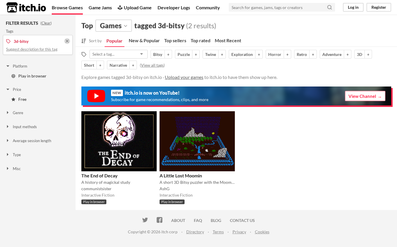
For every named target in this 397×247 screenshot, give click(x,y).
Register (378, 7)
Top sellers (175, 40)
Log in (353, 7)
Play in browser (32, 75)
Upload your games (184, 77)
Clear (46, 23)
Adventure (331, 54)
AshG (164, 188)
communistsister (96, 188)
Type (17, 154)
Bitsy (157, 54)
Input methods (25, 126)
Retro (302, 54)
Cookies (262, 231)
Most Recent (228, 40)
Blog (216, 220)
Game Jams (100, 7)
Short (89, 65)
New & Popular (144, 40)
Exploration (242, 54)
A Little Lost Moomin (181, 175)
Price (17, 89)
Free (22, 99)
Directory (195, 231)
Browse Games (67, 7)
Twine (210, 54)
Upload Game (138, 7)
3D (359, 54)
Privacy (239, 231)
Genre (18, 112)
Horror (274, 54)
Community (208, 7)
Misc (17, 168)
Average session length (32, 140)
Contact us (242, 220)
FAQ (198, 220)
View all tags (152, 65)
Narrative (118, 65)
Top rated (200, 40)
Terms (218, 231)
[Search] (329, 7)
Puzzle (184, 54)
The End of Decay (99, 175)
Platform (20, 66)
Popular (114, 40)
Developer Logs (174, 7)
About (178, 220)
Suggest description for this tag (32, 49)
